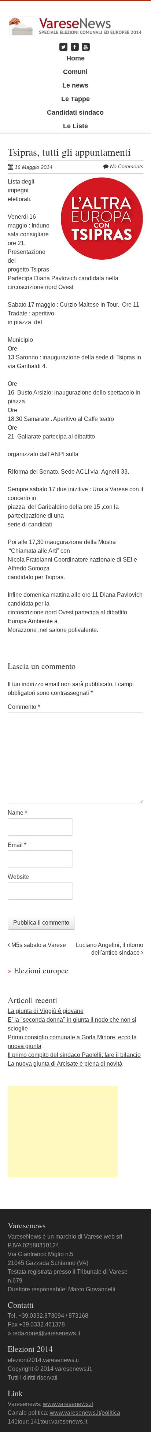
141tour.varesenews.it (58, 1421)
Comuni (75, 71)
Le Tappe (75, 99)
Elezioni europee (38, 970)
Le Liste (75, 126)
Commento (24, 707)
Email (17, 845)
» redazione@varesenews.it (44, 1333)
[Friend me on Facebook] (75, 47)
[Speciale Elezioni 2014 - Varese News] (76, 24)
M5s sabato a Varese (38, 945)
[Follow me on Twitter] (63, 47)
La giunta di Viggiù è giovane (46, 1011)
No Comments (126, 166)
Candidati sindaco (75, 112)
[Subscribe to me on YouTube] (86, 47)
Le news (75, 85)
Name (17, 813)
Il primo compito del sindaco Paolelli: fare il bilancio (74, 1055)
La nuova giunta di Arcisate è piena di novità (65, 1064)
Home (75, 58)
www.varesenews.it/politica (85, 1413)
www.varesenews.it (68, 1404)
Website (18, 877)
